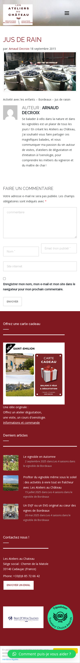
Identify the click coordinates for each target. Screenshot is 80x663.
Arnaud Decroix (19, 49)
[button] (42, 654)
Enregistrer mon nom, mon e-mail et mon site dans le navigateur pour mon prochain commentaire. (39, 286)
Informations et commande (21, 423)
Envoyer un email (18, 585)
